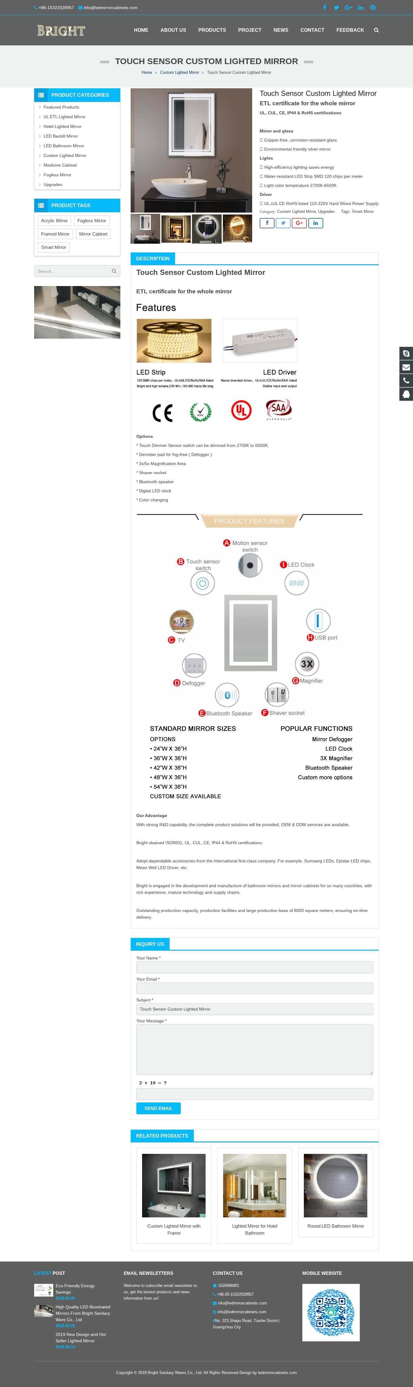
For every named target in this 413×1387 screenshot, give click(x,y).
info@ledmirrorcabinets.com (111, 7)
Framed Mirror (55, 233)
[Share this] (267, 223)
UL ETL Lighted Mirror (65, 116)
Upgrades (326, 212)
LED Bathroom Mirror (64, 145)
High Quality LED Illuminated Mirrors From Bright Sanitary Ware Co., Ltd (83, 1313)
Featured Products (61, 107)
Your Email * (148, 979)
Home (147, 72)
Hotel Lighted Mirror (63, 126)
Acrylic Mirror (54, 220)
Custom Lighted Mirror (179, 72)
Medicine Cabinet (60, 165)
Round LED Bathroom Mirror (335, 1226)
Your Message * (151, 1020)
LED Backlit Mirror (61, 136)
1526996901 (228, 1286)
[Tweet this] (283, 223)
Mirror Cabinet (93, 233)
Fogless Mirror (57, 174)
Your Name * (148, 958)
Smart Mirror (363, 212)
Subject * (144, 1000)
